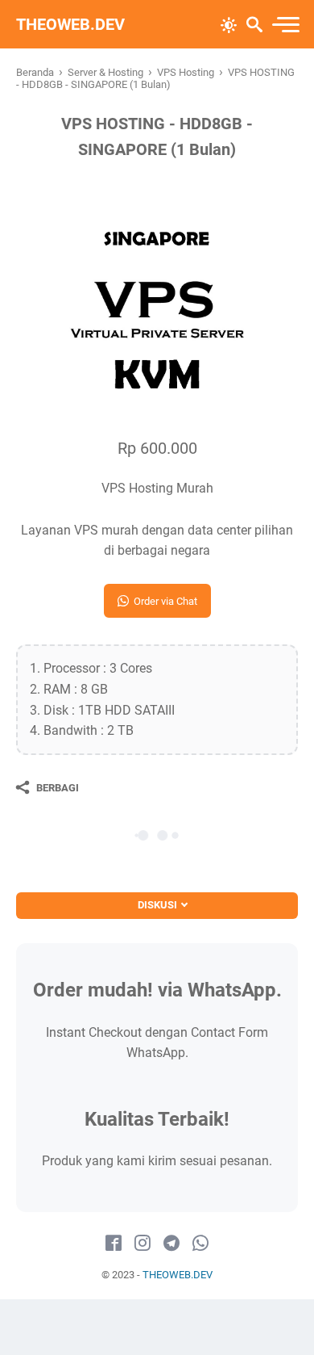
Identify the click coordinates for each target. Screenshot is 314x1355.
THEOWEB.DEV (70, 24)
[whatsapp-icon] (200, 1243)
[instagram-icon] (142, 1243)
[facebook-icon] (113, 1243)
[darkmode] (229, 23)
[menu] (285, 24)
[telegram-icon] (171, 1243)
